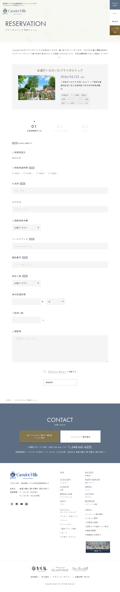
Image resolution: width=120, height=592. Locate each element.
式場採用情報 (90, 530)
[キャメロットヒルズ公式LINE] (26, 503)
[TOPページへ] (14, 11)
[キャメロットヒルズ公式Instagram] (12, 503)
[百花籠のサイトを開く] (40, 569)
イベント (63, 520)
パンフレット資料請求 (94, 514)
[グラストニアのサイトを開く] (60, 569)
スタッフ (63, 533)
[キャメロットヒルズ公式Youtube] (22, 503)
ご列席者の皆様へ (92, 522)
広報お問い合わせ (82, 576)
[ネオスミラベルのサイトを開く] (80, 569)
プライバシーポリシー (57, 371)
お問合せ (88, 510)
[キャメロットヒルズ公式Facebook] (17, 503)
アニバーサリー (66, 524)
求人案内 (45, 576)
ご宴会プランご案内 (68, 529)
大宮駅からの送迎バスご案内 (96, 526)
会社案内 (34, 576)
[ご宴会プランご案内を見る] (98, 547)
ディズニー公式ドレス (69, 516)
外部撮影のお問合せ (93, 535)
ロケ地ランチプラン (68, 537)
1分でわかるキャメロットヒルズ (68, 511)
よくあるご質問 (91, 518)
